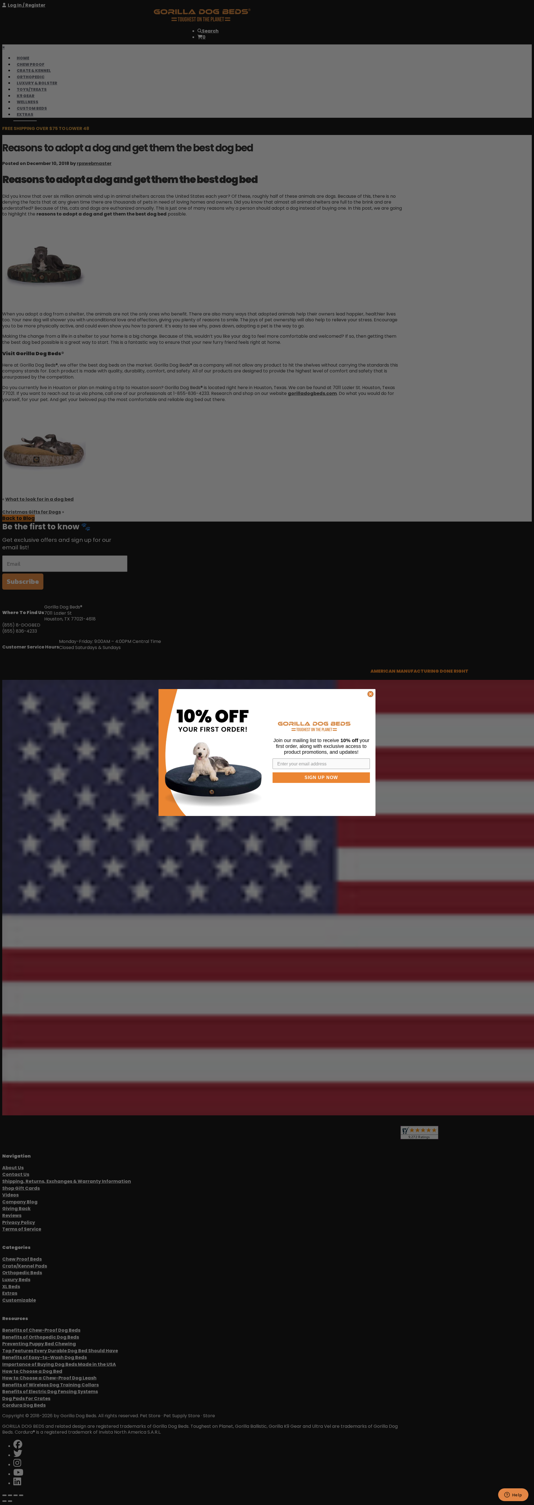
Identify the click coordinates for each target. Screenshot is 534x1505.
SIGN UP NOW (321, 777)
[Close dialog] (370, 694)
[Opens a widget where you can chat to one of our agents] (513, 1495)
